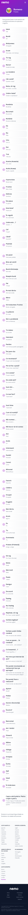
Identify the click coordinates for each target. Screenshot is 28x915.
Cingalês (3, 863)
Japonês (3, 828)
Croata (3, 877)
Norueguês (18, 852)
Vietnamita (4, 844)
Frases (8, 897)
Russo (2, 869)
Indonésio (3, 838)
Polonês (3, 871)
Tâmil (2, 861)
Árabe (2, 853)
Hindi (2, 859)
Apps (8, 895)
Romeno (3, 879)
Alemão (17, 832)
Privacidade (20, 892)
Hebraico (3, 857)
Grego (16, 842)
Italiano (17, 834)
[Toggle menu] (25, 2)
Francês (17, 830)
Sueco (16, 854)
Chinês (3, 830)
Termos (20, 895)
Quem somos (19, 897)
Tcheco (3, 873)
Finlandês (17, 858)
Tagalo (3, 842)
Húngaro (3, 875)
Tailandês (3, 834)
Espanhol (17, 836)
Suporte (20, 899)
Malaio (3, 840)
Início (8, 892)
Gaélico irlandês (19, 846)
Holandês (17, 844)
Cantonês (3, 832)
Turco (2, 855)
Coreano (3, 836)
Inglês (16, 828)
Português (17, 838)
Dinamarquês (18, 856)
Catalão (17, 840)
